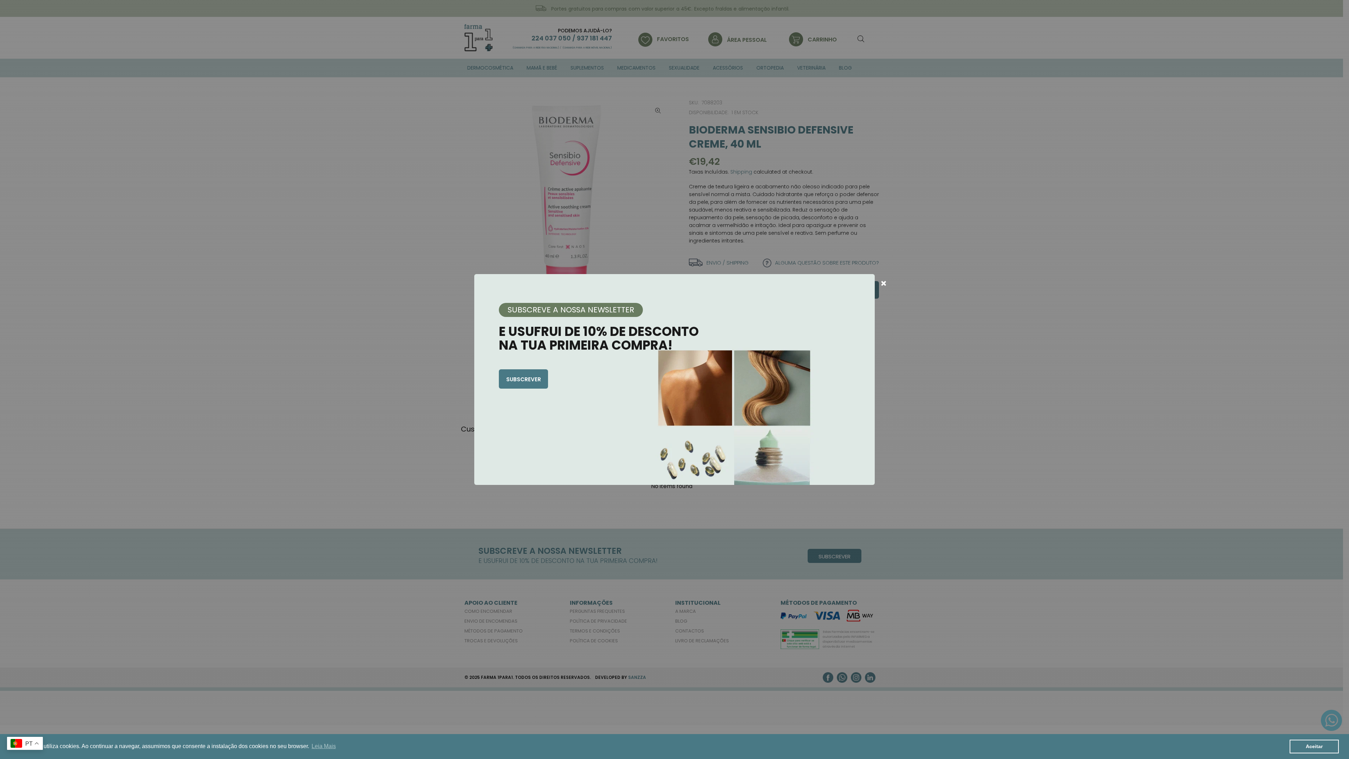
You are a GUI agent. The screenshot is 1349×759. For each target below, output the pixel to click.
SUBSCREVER (523, 379)
